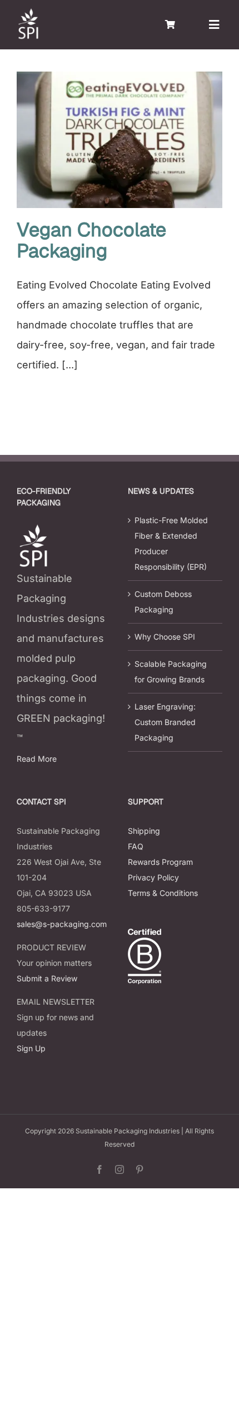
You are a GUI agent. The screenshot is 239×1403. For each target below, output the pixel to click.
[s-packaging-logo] (28, 13)
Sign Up (31, 1048)
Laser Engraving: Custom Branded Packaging (165, 722)
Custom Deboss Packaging (163, 601)
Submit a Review (47, 978)
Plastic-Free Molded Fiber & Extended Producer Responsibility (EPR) (171, 543)
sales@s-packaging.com (62, 924)
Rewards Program (160, 862)
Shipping (144, 830)
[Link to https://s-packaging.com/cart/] (170, 24)
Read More (37, 758)
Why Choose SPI (165, 636)
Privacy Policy (153, 877)
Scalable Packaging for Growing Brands (171, 671)
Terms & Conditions (163, 893)
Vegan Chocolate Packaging (91, 240)
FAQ (135, 846)
